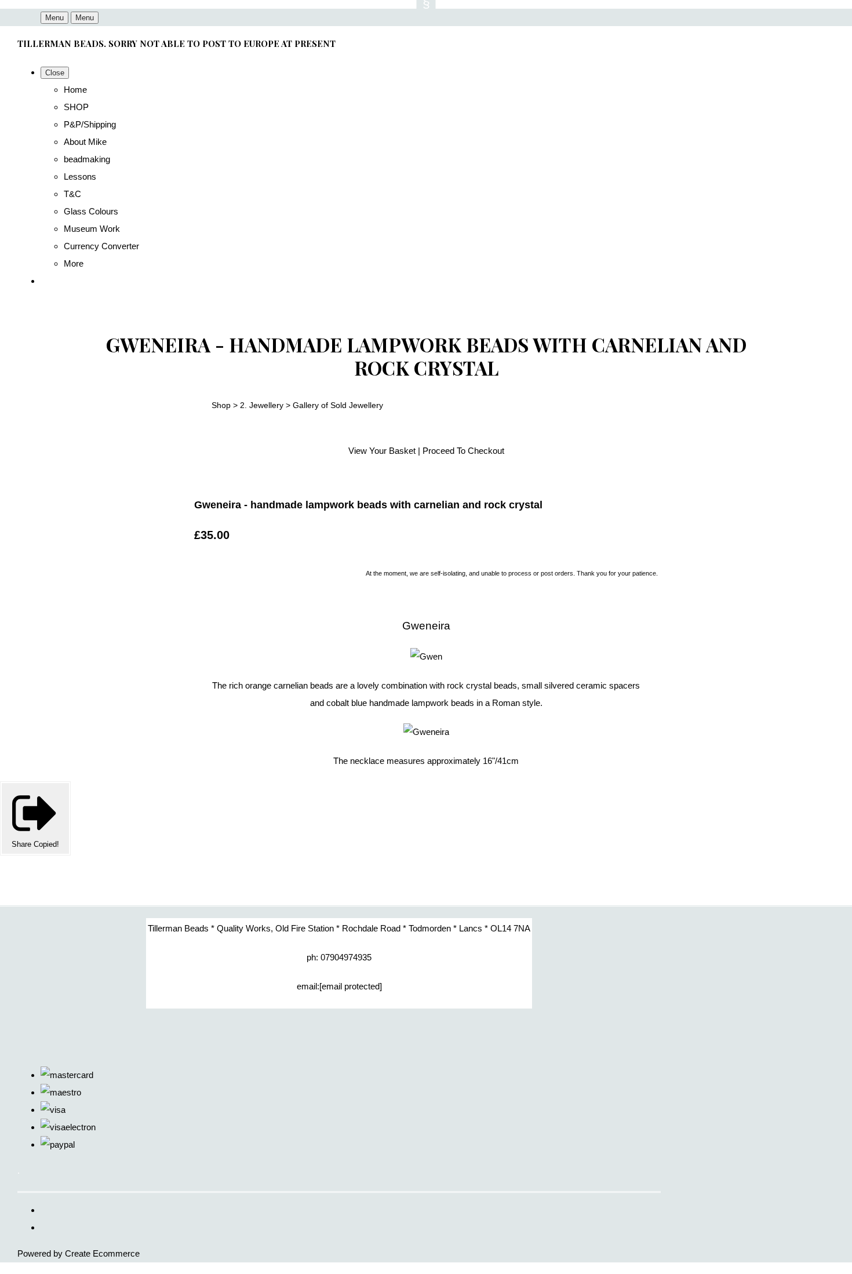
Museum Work (92, 229)
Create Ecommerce (102, 1253)
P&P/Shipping (90, 124)
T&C (72, 194)
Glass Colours (91, 211)
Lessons (80, 176)
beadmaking (87, 159)
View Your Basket (382, 451)
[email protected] (350, 986)
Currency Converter (101, 246)
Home (75, 89)
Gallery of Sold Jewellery (338, 405)
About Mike (85, 142)
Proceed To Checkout (463, 451)
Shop (221, 405)
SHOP (76, 107)
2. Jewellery (261, 405)
